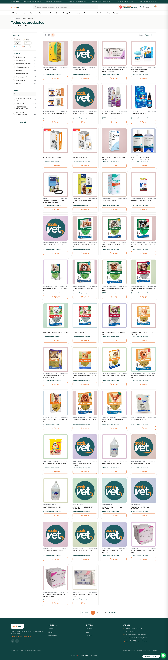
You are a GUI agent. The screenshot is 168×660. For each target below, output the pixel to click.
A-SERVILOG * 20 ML (80, 70)
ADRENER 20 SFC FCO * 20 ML (141, 201)
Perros (17, 39)
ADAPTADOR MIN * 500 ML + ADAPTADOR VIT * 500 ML (140, 158)
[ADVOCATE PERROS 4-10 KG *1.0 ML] (85, 403)
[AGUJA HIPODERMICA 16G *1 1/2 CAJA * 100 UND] (55, 578)
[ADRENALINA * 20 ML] (114, 184)
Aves (16, 47)
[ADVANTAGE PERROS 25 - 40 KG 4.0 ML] (55, 272)
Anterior (86, 613)
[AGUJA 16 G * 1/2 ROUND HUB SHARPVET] (114, 490)
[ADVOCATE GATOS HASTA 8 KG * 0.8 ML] (114, 359)
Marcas (50, 632)
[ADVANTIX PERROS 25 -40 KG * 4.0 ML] (143, 272)
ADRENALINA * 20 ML (109, 201)
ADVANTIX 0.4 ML (78, 332)
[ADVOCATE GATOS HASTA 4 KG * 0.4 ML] (85, 359)
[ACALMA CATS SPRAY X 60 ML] (85, 97)
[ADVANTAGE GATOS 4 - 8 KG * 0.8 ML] (85, 228)
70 (105, 613)
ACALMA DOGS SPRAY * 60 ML (112, 113)
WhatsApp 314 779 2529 (134, 628)
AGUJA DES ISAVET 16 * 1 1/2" (53, 551)
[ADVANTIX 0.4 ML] (85, 315)
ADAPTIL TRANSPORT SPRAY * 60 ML (84, 202)
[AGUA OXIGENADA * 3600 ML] (114, 446)
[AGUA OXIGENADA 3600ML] (55, 490)
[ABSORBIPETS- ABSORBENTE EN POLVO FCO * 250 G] (114, 53)
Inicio (12, 18)
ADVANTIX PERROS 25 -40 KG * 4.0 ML (143, 289)
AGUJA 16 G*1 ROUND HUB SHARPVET (140, 508)
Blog (87, 632)
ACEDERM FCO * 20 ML (139, 113)
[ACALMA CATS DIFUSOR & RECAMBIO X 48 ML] (143, 53)
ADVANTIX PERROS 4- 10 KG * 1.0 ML (55, 332)
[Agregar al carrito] (66, 50)
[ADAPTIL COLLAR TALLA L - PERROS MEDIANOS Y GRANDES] (55, 184)
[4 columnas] (53, 35)
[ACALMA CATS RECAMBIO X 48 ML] (55, 97)
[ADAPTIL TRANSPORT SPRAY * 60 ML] (85, 184)
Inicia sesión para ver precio (52, 74)
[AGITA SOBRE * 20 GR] (143, 403)
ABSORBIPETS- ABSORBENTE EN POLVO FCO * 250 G (112, 70)
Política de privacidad (129, 650)
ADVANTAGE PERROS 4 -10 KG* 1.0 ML (84, 289)
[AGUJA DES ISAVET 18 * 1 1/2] (85, 534)
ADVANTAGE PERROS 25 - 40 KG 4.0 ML (55, 289)
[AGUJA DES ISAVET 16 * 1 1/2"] (55, 534)
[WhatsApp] (163, 655)
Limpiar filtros (24, 122)
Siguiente (112, 613)
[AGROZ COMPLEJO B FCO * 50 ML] (55, 446)
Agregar (57, 78)
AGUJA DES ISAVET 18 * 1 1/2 (82, 551)
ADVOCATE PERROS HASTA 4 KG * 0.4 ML (113, 420)
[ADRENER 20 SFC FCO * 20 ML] (143, 184)
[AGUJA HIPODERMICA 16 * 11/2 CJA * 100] (143, 534)
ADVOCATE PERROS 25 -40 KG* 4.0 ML (55, 420)
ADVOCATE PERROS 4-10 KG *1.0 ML (85, 419)
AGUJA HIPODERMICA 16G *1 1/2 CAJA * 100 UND (54, 595)
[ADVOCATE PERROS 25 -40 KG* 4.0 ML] (55, 403)
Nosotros (89, 629)
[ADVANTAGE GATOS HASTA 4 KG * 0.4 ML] (114, 228)
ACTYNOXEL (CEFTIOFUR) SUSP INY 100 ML (114, 158)
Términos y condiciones (143, 650)
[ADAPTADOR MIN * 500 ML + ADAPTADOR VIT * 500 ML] (143, 140)
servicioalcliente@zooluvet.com (136, 634)
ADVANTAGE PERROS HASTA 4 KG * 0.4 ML (113, 289)
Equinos (17, 43)
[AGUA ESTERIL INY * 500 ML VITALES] (85, 446)
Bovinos (27, 43)
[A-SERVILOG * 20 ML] (85, 53)
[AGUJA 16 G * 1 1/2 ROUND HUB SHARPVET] (85, 490)
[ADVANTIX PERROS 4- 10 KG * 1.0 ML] (55, 315)
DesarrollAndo (85, 655)
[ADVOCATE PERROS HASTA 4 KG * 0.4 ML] (114, 403)
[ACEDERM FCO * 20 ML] (143, 97)
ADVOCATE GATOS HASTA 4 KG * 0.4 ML (85, 376)
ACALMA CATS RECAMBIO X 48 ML (55, 113)
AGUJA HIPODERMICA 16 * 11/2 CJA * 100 (143, 551)
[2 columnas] (45, 35)
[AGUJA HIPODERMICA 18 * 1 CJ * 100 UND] (85, 578)
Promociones (52, 635)
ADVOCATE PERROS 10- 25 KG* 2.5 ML (142, 376)
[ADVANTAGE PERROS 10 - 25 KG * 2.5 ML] (143, 228)
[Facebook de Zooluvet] (17, 641)
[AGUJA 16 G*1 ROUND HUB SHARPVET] (143, 490)
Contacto (89, 635)
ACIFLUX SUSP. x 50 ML (80, 157)
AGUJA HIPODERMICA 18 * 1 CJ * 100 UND (85, 595)
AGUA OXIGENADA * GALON (140, 463)
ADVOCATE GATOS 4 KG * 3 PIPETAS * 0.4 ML (143, 333)
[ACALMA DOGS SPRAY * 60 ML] (114, 97)
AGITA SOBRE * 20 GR (138, 419)
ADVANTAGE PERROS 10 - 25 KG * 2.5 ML (143, 245)
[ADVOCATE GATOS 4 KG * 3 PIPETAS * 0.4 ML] (143, 315)
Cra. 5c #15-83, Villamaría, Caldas (137, 638)
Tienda (18, 18)
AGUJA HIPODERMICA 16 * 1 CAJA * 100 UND (114, 551)
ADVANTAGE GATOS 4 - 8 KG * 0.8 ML (84, 245)
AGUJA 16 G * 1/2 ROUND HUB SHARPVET (112, 508)
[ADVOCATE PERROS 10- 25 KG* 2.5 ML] (143, 359)
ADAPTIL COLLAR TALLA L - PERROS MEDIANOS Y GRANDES (55, 202)
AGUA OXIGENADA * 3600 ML (112, 463)
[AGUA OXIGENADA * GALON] (143, 446)
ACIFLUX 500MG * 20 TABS (52, 157)
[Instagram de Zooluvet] (12, 641)
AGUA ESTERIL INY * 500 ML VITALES (82, 464)
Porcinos (25, 47)
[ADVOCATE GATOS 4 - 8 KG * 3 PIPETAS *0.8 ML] (55, 359)
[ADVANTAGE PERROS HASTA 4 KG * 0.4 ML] (114, 272)
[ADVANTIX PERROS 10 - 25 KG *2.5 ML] (114, 315)
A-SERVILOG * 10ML (50, 70)
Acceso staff (94, 655)
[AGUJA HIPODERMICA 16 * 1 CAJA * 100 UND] (114, 534)
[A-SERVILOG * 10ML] (55, 53)
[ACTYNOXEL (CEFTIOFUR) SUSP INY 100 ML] (114, 140)
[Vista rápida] (66, 43)
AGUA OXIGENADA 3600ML (52, 507)
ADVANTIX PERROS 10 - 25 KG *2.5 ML (113, 333)
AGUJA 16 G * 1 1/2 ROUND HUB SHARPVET (83, 508)
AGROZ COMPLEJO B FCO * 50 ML (54, 463)
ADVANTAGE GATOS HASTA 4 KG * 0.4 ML (113, 245)
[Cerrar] (158, 656)
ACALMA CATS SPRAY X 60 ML (83, 113)
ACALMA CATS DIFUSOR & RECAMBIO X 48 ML (139, 70)
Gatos (26, 39)
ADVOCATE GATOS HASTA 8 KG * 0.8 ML (114, 376)
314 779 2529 (130, 631)
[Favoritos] (66, 46)
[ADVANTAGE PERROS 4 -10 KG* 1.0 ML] (85, 272)
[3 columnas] (49, 35)
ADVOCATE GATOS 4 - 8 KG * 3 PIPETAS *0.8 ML (53, 376)
